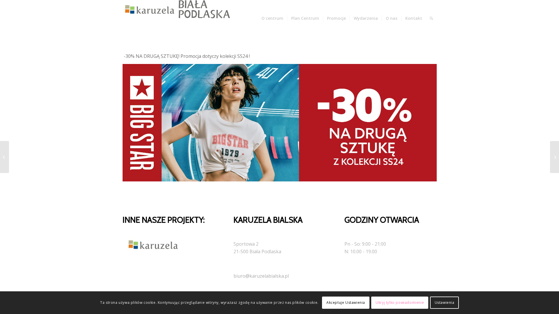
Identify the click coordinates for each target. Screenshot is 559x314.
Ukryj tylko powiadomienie (400, 302)
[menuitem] (272, 18)
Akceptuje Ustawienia (345, 302)
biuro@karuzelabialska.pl (261, 276)
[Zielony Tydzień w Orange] (554, 157)
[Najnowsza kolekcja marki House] (4, 157)
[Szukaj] (431, 18)
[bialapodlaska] (175, 18)
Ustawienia (444, 302)
